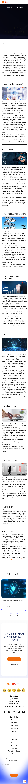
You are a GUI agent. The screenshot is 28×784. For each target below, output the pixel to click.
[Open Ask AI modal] (24, 781)
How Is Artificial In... (18, 7)
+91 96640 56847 (14, 701)
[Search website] (21, 2)
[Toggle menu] (25, 2)
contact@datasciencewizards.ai (14, 706)
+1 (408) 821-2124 (14, 699)
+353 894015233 (14, 703)
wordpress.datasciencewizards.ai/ (17, 559)
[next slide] (17, 615)
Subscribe (14, 775)
